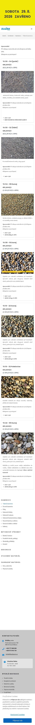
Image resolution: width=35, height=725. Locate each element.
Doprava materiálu (9, 689)
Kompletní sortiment (10, 681)
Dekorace (6, 550)
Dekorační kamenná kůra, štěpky (12, 518)
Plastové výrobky (8, 569)
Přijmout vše (17, 720)
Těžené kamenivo (8, 504)
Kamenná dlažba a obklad (10, 523)
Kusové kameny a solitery (10, 521)
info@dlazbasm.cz (12, 654)
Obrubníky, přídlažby (8, 541)
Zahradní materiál (11, 562)
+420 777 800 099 (11, 648)
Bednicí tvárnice (7, 535)
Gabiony (5, 526)
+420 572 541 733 (11, 650)
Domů (4, 36)
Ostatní (5, 544)
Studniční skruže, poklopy (10, 538)
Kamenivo (18, 36)
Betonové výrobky (11, 532)
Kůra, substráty (7, 566)
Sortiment (10, 36)
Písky (4, 509)
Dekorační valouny (8, 515)
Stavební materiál (10, 556)
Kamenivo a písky (9, 684)
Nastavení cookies (17, 714)
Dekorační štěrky (7, 512)
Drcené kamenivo (8, 506)
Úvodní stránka (8, 678)
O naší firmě (7, 692)
